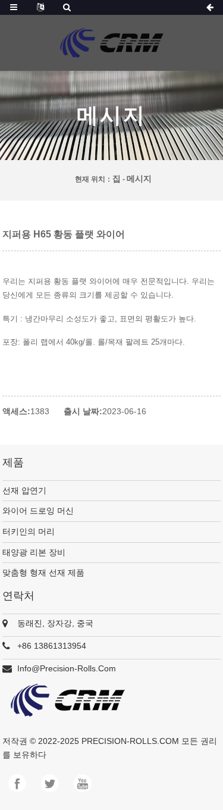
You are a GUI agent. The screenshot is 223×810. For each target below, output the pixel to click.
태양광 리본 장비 (33, 552)
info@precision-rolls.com (66, 668)
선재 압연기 (24, 490)
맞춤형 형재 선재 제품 (43, 572)
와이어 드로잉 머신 (38, 510)
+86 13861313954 (51, 645)
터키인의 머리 (28, 531)
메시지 (139, 178)
